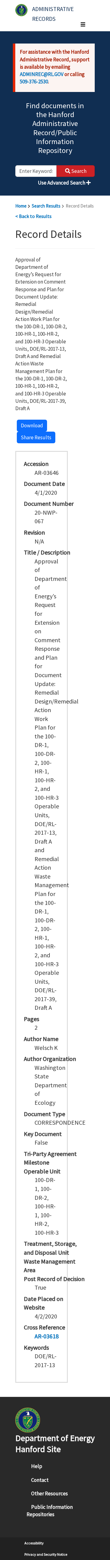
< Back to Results (33, 216)
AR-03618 (47, 1336)
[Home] (21, 10)
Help (36, 1466)
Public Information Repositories (50, 1511)
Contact (40, 1480)
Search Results (46, 206)
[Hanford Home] (27, 1419)
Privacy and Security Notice (45, 1554)
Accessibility (34, 1543)
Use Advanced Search (62, 182)
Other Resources (49, 1493)
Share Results (36, 437)
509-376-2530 (34, 81)
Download (32, 425)
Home (21, 206)
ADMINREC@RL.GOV (42, 74)
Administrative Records (53, 11)
